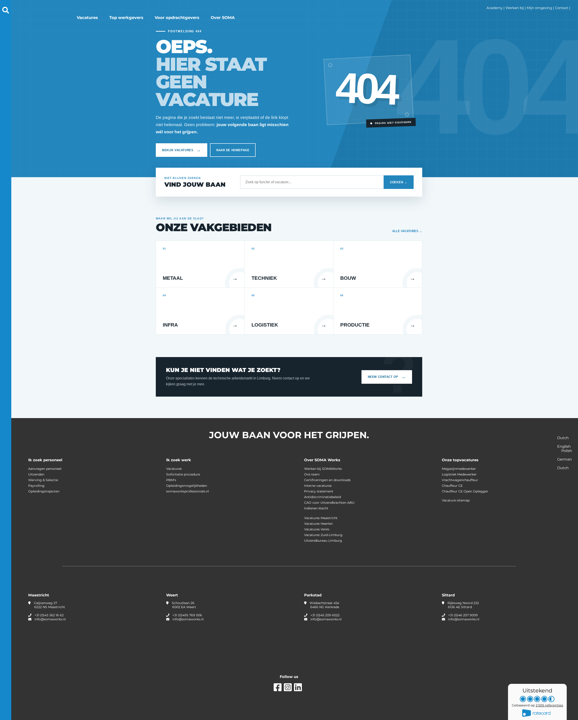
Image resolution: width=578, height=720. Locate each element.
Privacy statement (318, 491)
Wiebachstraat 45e (324, 605)
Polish (566, 451)
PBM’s (171, 480)
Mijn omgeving (539, 8)
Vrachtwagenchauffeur (460, 480)
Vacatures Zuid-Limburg (323, 535)
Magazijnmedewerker (459, 469)
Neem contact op (387, 376)
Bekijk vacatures (181, 150)
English (564, 446)
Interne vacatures (318, 486)
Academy (495, 8)
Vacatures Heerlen (318, 524)
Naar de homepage (232, 150)
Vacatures (87, 17)
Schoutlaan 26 (183, 605)
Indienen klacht (316, 508)
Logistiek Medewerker (459, 474)
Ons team (312, 474)
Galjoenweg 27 (49, 605)
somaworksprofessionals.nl (187, 491)
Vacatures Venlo (316, 529)
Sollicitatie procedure (183, 474)
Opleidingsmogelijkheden (186, 486)
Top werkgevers (126, 17)
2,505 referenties (549, 705)
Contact (561, 8)
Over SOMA (223, 17)
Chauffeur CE (452, 486)
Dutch (563, 438)
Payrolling (36, 486)
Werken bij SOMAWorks (323, 469)
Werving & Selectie (43, 480)
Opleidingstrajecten (43, 491)
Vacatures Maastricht (321, 518)
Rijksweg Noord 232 (463, 605)
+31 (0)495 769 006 (187, 615)
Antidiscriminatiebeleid (322, 497)
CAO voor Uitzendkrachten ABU (329, 503)
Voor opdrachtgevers (177, 17)
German (564, 459)
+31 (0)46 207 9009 (463, 615)
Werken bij (515, 8)
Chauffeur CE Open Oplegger (465, 491)
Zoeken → (398, 182)
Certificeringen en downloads (327, 480)
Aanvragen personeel (44, 469)
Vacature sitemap (456, 500)
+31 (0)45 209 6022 (325, 615)
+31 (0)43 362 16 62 (49, 615)
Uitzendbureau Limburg (323, 541)
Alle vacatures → (407, 231)
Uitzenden (36, 474)
